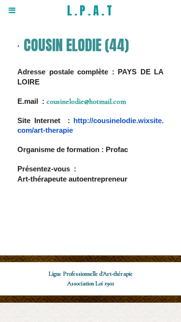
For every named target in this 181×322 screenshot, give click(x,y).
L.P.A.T (90, 10)
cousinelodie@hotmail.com (86, 101)
